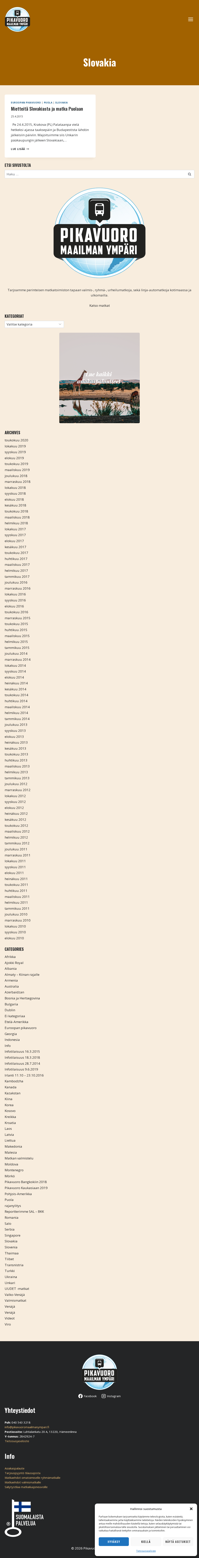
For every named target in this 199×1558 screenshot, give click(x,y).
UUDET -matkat (17, 1288)
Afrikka (10, 956)
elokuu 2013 (14, 736)
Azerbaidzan (14, 992)
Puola (48, 102)
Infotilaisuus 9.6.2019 (21, 1069)
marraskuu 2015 (18, 618)
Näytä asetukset (178, 1541)
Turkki (10, 1271)
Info (8, 1045)
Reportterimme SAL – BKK (24, 1211)
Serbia (10, 1229)
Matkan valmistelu (19, 1158)
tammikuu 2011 (17, 908)
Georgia (11, 1034)
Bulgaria (11, 1004)
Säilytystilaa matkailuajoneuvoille (26, 1487)
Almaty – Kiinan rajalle (22, 974)
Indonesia (12, 1039)
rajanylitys (13, 1205)
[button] (191, 1509)
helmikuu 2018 (16, 523)
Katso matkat (99, 305)
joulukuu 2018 (16, 476)
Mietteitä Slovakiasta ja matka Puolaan (47, 108)
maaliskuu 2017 (17, 564)
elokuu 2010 (14, 938)
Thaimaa (12, 1253)
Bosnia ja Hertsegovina (22, 998)
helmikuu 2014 (16, 713)
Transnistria (14, 1265)
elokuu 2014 (14, 677)
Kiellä (146, 1541)
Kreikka (10, 1116)
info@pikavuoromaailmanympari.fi (27, 1427)
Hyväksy (114, 1541)
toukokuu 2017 (16, 552)
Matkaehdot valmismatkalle (23, 1482)
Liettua (10, 1140)
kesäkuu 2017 (15, 547)
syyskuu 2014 (15, 671)
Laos (8, 1128)
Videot (10, 1318)
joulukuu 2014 (16, 653)
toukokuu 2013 (16, 754)
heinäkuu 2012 (16, 813)
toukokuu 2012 (16, 825)
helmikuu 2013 (16, 772)
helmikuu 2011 (16, 902)
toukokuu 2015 (16, 624)
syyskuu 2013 (15, 730)
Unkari (10, 1283)
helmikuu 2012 (16, 837)
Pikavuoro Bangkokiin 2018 (26, 1182)
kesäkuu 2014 (15, 689)
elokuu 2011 (14, 873)
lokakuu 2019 (15, 446)
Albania (11, 968)
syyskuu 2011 (15, 867)
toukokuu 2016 (16, 612)
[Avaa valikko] (192, 19)
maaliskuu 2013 (17, 766)
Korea (9, 1105)
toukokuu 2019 (16, 464)
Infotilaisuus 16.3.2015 (22, 1051)
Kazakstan (12, 1093)
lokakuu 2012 (15, 796)
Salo (8, 1223)
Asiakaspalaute (14, 1468)
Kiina (8, 1099)
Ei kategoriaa (15, 1016)
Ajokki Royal (14, 962)
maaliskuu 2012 (17, 831)
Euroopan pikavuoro (26, 102)
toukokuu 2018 (16, 511)
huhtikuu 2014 (16, 701)
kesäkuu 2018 (15, 505)
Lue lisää (20, 149)
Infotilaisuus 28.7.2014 (22, 1063)
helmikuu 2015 (16, 641)
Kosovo (10, 1110)
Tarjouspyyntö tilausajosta (22, 1473)
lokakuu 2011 (15, 861)
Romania (11, 1217)
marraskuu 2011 (18, 855)
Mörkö (10, 1176)
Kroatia (10, 1122)
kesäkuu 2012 (15, 819)
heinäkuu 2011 (16, 879)
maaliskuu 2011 (17, 896)
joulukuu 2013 (16, 724)
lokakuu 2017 (15, 529)
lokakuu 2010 (15, 926)
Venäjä (10, 1306)
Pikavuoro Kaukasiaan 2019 (26, 1188)
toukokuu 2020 (16, 440)
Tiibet (9, 1259)
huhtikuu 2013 (16, 760)
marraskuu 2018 (18, 481)
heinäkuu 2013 (16, 742)
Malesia (11, 1152)
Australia (12, 986)
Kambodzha (14, 1081)
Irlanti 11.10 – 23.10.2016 (24, 1075)
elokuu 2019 (14, 458)
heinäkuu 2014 (16, 683)
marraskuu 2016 (18, 588)
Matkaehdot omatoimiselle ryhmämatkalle (32, 1478)
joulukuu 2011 (16, 849)
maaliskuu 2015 (17, 636)
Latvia (9, 1134)
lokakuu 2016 (15, 594)
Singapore (12, 1235)
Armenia (11, 980)
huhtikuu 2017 (16, 558)
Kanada (11, 1087)
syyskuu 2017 (15, 535)
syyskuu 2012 (15, 801)
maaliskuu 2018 (17, 517)
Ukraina (11, 1277)
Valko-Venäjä (15, 1294)
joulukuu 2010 (16, 914)
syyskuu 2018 (15, 493)
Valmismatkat (15, 1300)
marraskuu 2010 (18, 920)
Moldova (11, 1164)
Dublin (10, 1010)
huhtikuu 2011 (16, 890)
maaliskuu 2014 (17, 707)
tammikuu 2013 (17, 778)
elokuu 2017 (14, 541)
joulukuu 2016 (16, 582)
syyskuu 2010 (15, 932)
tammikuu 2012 (17, 843)
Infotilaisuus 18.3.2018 (22, 1057)
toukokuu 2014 (16, 695)
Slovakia (61, 102)
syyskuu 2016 (15, 600)
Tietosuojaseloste (146, 1551)
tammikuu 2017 (17, 576)
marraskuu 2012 (18, 790)
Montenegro (14, 1170)
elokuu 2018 (14, 499)
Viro (8, 1324)
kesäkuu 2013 (15, 748)
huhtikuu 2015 (16, 630)
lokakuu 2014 (15, 665)
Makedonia (13, 1146)
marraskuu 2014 (18, 659)
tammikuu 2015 (17, 647)
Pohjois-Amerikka (18, 1194)
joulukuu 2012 (16, 784)
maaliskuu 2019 (17, 470)
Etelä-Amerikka (16, 1022)
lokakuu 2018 (15, 487)
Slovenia (11, 1247)
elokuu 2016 (14, 606)
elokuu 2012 (14, 807)
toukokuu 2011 (16, 884)
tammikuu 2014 (17, 719)
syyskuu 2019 (15, 452)
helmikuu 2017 (16, 570)
